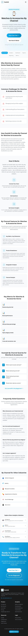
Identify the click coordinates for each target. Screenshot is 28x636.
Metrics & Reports (19, 604)
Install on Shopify (14, 631)
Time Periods (18, 609)
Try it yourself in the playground (13, 388)
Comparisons (4, 619)
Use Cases (3, 608)
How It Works (4, 623)
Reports (24, 52)
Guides (2, 617)
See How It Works (14, 40)
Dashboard (17, 52)
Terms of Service (18, 619)
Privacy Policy (18, 617)
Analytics (11, 52)
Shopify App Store (5, 611)
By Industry (3, 606)
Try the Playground (14, 575)
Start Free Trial (13, 35)
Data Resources (18, 611)
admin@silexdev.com (7, 598)
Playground (3, 621)
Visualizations (18, 606)
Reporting (11, 55)
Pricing (2, 609)
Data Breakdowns (19, 608)
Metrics (17, 55)
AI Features (3, 604)
